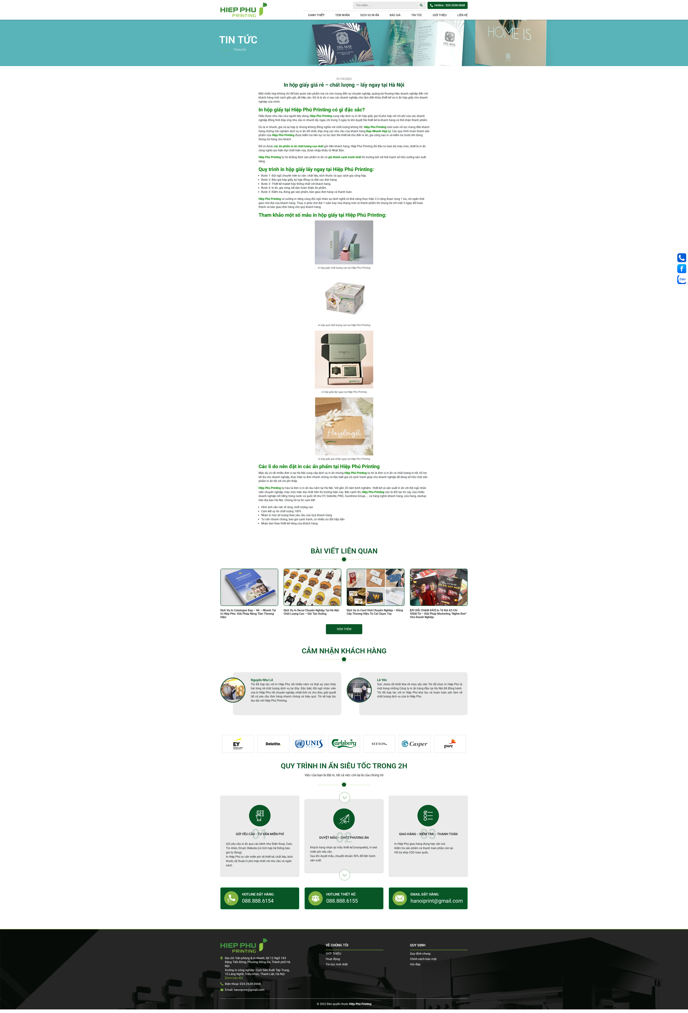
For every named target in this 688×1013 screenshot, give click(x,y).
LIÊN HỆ (462, 15)
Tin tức (416, 15)
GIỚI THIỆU (440, 15)
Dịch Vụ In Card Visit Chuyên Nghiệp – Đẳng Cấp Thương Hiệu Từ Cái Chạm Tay (375, 612)
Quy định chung (420, 953)
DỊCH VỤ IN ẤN (369, 15)
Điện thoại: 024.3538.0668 (243, 984)
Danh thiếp (316, 15)
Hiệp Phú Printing (360, 1004)
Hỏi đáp (415, 964)
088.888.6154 (258, 901)
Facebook (682, 268)
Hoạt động (333, 959)
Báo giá (395, 15)
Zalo (682, 279)
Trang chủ (239, 49)
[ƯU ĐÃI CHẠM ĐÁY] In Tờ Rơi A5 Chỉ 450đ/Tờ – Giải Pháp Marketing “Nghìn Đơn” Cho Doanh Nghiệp (438, 614)
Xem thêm (344, 629)
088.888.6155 (342, 901)
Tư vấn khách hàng (682, 257)
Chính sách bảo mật (423, 959)
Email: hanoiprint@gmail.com (244, 990)
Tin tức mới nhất (337, 964)
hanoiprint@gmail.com (436, 901)
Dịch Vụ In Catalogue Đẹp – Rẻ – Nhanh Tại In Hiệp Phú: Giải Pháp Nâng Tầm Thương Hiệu (248, 614)
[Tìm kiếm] (421, 5)
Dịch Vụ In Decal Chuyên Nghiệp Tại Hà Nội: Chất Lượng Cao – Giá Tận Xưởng (312, 612)
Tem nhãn (342, 15)
